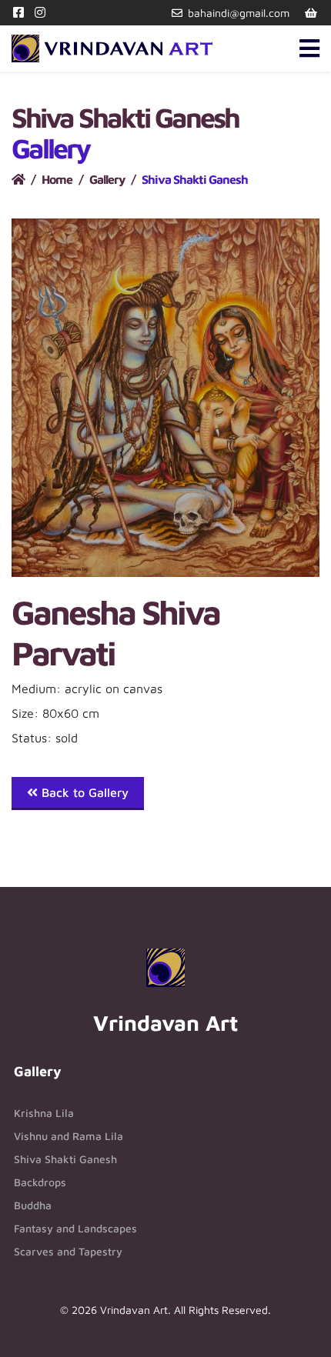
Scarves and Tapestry (68, 1251)
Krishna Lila (44, 1112)
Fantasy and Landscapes (75, 1228)
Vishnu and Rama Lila (68, 1135)
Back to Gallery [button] (83, 792)
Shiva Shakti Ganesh (65, 1158)
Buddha (33, 1205)
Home (57, 179)
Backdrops (40, 1182)
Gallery (107, 179)
